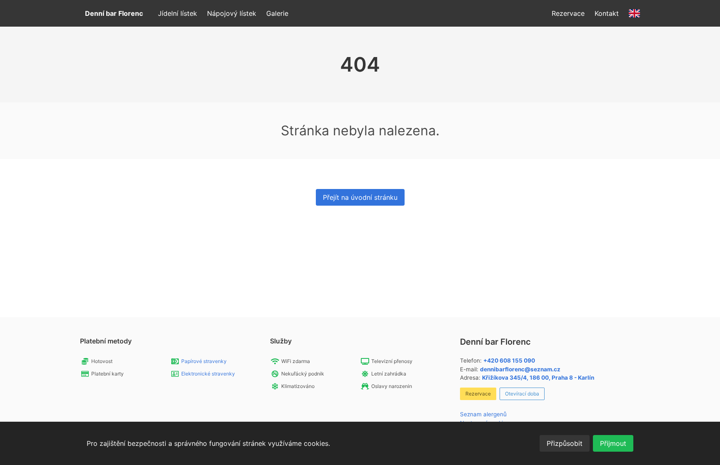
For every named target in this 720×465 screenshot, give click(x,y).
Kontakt (607, 13)
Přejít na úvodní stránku (360, 197)
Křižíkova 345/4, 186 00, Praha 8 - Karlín (538, 377)
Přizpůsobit (564, 443)
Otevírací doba (522, 393)
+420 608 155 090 (509, 360)
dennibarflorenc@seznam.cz (520, 369)
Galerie (277, 13)
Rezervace (568, 13)
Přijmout (613, 443)
